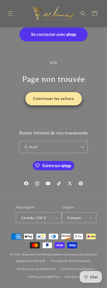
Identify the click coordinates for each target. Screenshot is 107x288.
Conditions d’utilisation (78, 269)
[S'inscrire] (82, 147)
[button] (10, 13)
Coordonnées (74, 276)
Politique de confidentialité (36, 269)
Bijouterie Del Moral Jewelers (42, 254)
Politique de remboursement (71, 261)
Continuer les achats (53, 98)
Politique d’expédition (44, 276)
